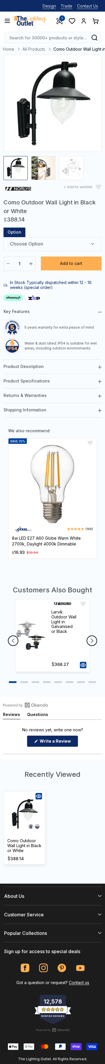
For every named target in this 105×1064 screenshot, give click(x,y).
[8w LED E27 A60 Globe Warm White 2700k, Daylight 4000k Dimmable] (52, 484)
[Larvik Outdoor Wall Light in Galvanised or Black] (30, 635)
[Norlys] (18, 189)
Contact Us (87, 5)
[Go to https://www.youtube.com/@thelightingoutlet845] (80, 968)
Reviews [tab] (11, 715)
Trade (66, 5)
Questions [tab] (37, 715)
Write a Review (58, 742)
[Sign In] (84, 21)
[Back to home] (30, 21)
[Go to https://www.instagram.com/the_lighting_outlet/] (43, 968)
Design (49, 5)
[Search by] (94, 37)
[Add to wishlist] (90, 443)
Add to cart (71, 263)
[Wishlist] (72, 21)
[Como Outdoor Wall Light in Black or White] (24, 814)
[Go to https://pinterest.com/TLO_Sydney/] (61, 968)
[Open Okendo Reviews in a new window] (25, 705)
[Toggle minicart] (95, 21)
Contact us (79, 982)
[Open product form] (83, 665)
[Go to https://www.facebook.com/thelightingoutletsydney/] (25, 968)
